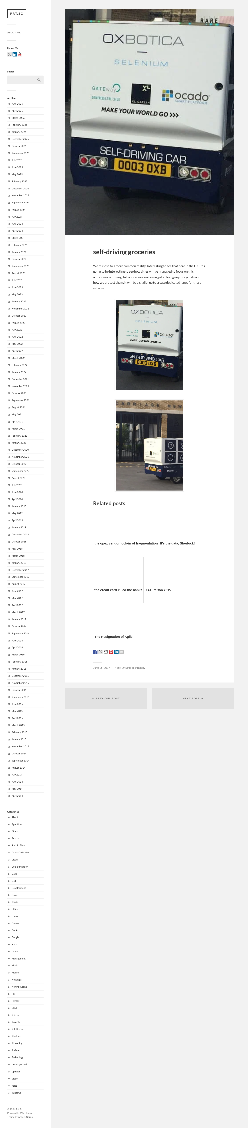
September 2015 (20, 697)
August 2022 (18, 322)
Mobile (15, 972)
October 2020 (19, 463)
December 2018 (20, 534)
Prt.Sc (16, 13)
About (15, 817)
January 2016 (19, 668)
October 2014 (19, 753)
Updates (16, 1071)
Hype (14, 944)
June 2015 (17, 704)
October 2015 (19, 689)
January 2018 (19, 562)
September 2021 (20, 400)
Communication (20, 866)
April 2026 (17, 110)
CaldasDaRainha (20, 852)
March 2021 (18, 428)
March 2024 (18, 237)
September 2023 (20, 266)
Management (19, 958)
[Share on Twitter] (100, 652)
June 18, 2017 (101, 667)
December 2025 (20, 138)
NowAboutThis (19, 986)
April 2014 (17, 795)
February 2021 (19, 435)
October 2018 (19, 541)
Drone (15, 895)
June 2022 (17, 336)
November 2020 (20, 456)
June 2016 (17, 640)
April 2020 (17, 499)
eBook (15, 901)
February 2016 (19, 661)
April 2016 (17, 647)
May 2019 (17, 513)
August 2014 (18, 767)
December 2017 (20, 569)
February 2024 (19, 245)
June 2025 (17, 167)
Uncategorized (19, 1064)
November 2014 (20, 746)
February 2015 (19, 732)
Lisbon (15, 951)
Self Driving (18, 1029)
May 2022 (17, 343)
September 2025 (20, 153)
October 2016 (19, 626)
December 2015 (20, 675)
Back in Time (18, 845)
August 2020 (18, 478)
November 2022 (20, 308)
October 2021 (19, 393)
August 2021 (18, 407)
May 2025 (17, 174)
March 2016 (18, 654)
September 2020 (20, 470)
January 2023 (19, 301)
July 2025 (17, 160)
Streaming (17, 1043)
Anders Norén (25, 1116)
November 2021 (20, 386)
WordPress (26, 1113)
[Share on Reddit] (106, 652)
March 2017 (18, 612)
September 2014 (20, 760)
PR (13, 993)
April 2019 (17, 520)
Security (16, 1022)
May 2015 (17, 711)
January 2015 (19, 739)
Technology (17, 1057)
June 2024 (17, 223)
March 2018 (18, 555)
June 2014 (17, 781)
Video (15, 1078)
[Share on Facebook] (95, 652)
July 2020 (17, 485)
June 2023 (17, 287)
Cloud (15, 859)
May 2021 (17, 414)
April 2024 (17, 230)
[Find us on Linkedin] (15, 54)
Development (19, 887)
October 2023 (19, 259)
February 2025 (19, 181)
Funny (15, 916)
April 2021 (17, 421)
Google (15, 937)
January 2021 (19, 442)
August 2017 (18, 583)
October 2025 (19, 146)
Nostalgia (17, 979)
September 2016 (20, 633)
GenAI (15, 930)
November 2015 (20, 682)
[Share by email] (121, 652)
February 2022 (19, 365)
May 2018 (17, 548)
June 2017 (17, 591)
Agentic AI (17, 824)
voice (14, 1085)
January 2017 (19, 619)
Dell (14, 880)
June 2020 (17, 492)
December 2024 (20, 188)
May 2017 (17, 598)
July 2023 (17, 280)
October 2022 (19, 315)
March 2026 (18, 117)
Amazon (16, 838)
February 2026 (19, 124)
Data (14, 873)
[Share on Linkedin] (116, 652)
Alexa (15, 831)
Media (15, 965)
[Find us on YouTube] (20, 54)
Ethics (15, 909)
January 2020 (19, 506)
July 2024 (17, 216)
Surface (15, 1050)
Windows (16, 1092)
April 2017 (17, 605)
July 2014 (17, 774)
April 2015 (17, 718)
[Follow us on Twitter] (9, 54)
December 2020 (20, 449)
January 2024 (19, 252)
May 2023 (17, 294)
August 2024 (18, 209)
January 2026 (19, 131)
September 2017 (20, 576)
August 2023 (18, 273)
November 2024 (20, 195)
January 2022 (19, 372)
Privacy (15, 1000)
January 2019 (19, 527)
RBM (14, 1008)
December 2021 (20, 379)
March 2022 (18, 358)
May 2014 (17, 788)
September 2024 (20, 202)
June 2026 (17, 103)
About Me (14, 32)
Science (15, 1015)
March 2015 (18, 725)
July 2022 (17, 329)
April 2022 (17, 350)
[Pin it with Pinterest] (111, 652)
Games (15, 923)
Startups (16, 1036)
